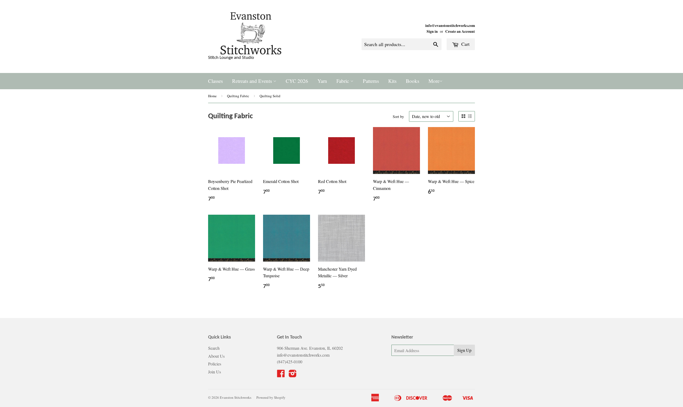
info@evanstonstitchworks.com (450, 25)
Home (212, 95)
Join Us (214, 372)
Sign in (432, 31)
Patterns (371, 81)
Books (412, 81)
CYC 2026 (297, 81)
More (433, 81)
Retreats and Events (252, 81)
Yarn (322, 81)
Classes (215, 81)
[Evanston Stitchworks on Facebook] (281, 375)
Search (214, 348)
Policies (214, 364)
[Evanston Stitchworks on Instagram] (293, 375)
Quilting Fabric (238, 95)
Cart (465, 44)
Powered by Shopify (270, 397)
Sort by (398, 116)
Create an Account (460, 31)
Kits (392, 81)
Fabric (343, 81)
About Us (216, 356)
